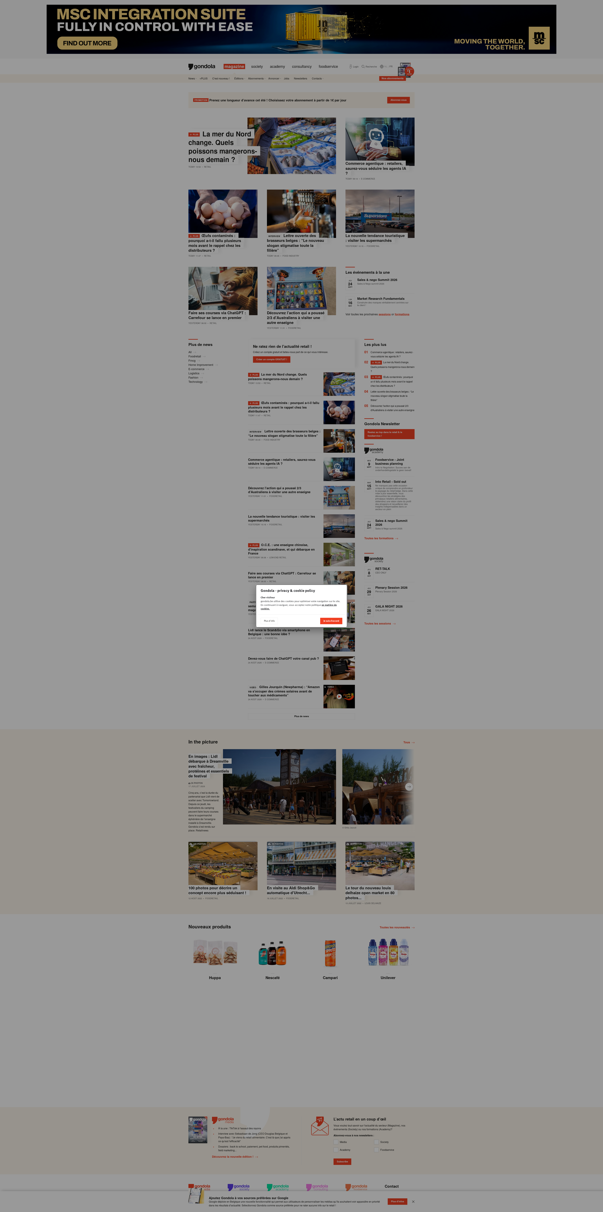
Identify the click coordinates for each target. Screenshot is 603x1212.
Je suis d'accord (331, 620)
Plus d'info (269, 620)
